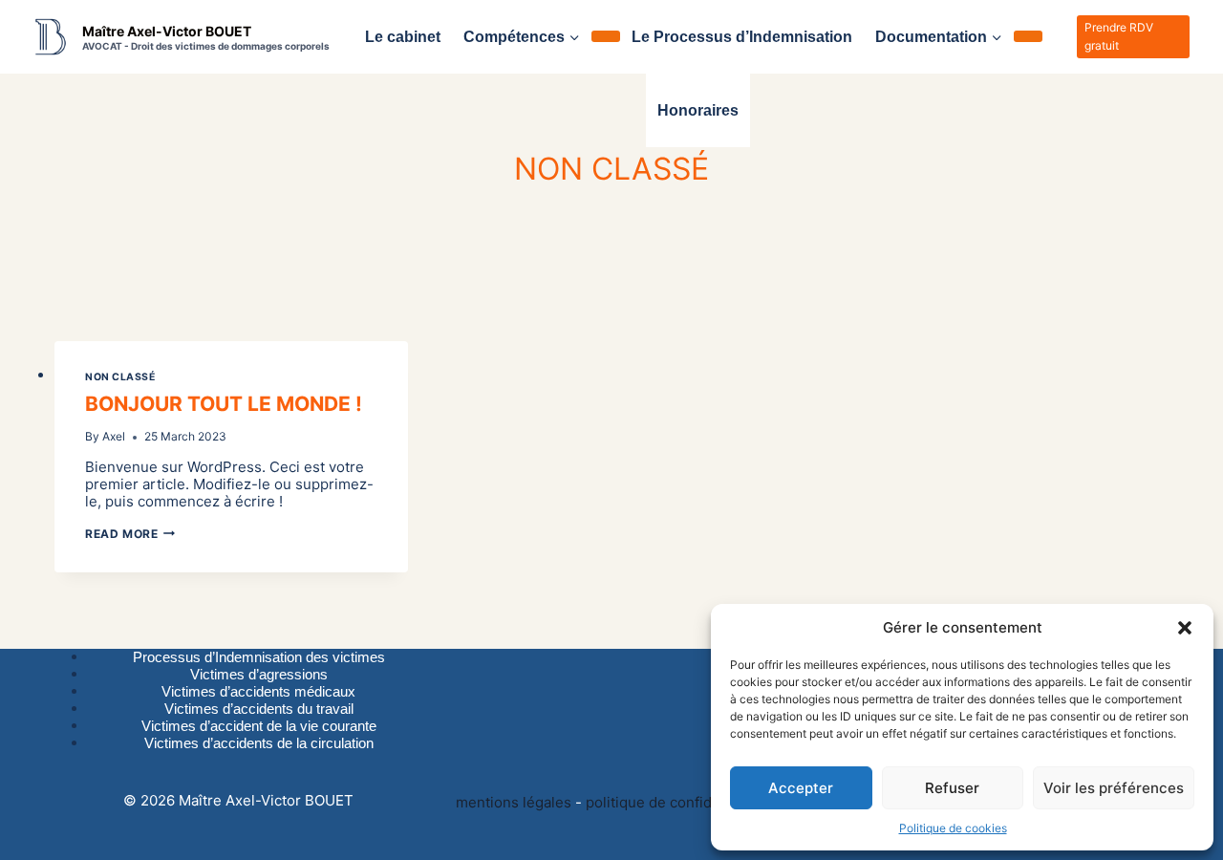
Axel (113, 436)
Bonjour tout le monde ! (223, 404)
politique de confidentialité (676, 802)
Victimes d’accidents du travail (259, 708)
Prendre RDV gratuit (1118, 36)
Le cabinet (402, 37)
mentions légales (515, 802)
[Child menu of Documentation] (1028, 36)
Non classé (120, 377)
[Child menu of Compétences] (605, 36)
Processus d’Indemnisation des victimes (259, 657)
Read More (130, 534)
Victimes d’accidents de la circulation (259, 743)
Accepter (800, 788)
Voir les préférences (1113, 788)
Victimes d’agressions (259, 674)
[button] (1184, 627)
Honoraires (698, 110)
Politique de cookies (953, 828)
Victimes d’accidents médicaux (258, 691)
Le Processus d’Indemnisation (742, 37)
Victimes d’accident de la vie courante (258, 726)
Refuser (952, 788)
